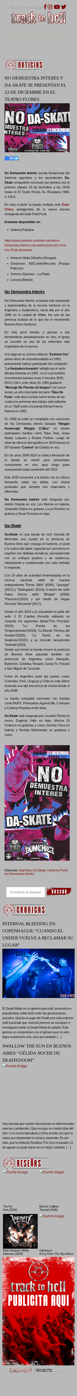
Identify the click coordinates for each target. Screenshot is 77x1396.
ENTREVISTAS (25, 37)
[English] (9, 167)
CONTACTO (53, 43)
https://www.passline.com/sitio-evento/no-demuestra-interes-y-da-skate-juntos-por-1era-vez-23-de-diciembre (35, 245)
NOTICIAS (12, 32)
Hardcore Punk (57, 870)
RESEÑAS (54, 37)
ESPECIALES (24, 43)
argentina (25, 870)
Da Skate (39, 870)
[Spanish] (16, 167)
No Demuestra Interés (19, 874)
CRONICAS (61, 32)
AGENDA (36, 32)
